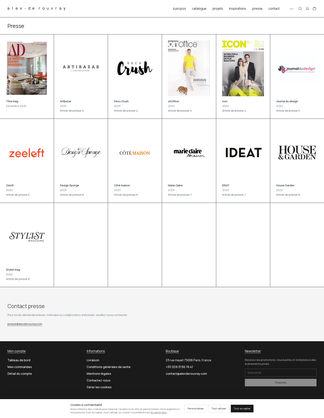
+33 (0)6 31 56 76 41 (179, 367)
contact (274, 8)
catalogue (199, 8)
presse (257, 8)
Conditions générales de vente (108, 367)
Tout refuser (219, 408)
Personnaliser (196, 408)
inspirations (237, 8)
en (292, 9)
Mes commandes (20, 367)
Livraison (93, 360)
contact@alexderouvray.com (186, 374)
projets (217, 8)
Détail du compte (20, 374)
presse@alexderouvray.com (25, 324)
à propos (179, 8)
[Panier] (314, 9)
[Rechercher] (300, 9)
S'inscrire (280, 382)
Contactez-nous (98, 380)
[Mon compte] (307, 9)
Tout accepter (242, 408)
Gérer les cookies (99, 387)
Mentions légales (99, 374)
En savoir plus (158, 412)
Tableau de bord (19, 360)
